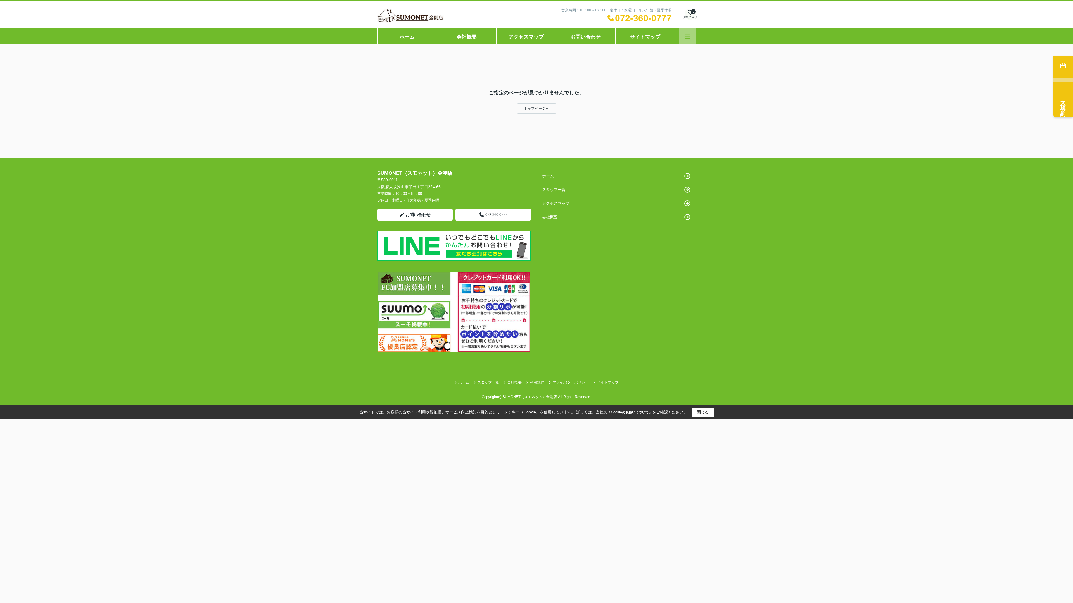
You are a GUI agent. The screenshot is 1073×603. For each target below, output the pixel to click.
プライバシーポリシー (570, 382)
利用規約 (537, 382)
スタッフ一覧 (554, 189)
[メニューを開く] (687, 36)
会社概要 (467, 37)
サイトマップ (645, 37)
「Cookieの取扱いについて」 (629, 412)
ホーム (407, 37)
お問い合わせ (586, 37)
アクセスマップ (526, 37)
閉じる (703, 412)
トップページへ (536, 108)
